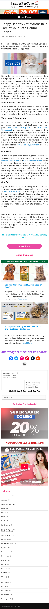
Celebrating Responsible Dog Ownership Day (33, 385)
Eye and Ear (5, 548)
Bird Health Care (6, 531)
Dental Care (5, 539)
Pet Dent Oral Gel (12, 191)
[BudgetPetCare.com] (25, 4)
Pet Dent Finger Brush (28, 144)
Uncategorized (6, 599)
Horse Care (5, 556)
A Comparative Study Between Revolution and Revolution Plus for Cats (23, 327)
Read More (22, 299)
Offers (3, 517)
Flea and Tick (5, 508)
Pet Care (4, 568)
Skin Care (4, 573)
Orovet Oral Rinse (10, 160)
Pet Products (5, 582)
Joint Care (4, 560)
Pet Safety (4, 586)
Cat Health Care (6, 535)
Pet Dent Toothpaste (19, 127)
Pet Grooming (5, 525)
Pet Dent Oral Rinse (32, 160)
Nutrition (4, 564)
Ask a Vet (4, 500)
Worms (3, 577)
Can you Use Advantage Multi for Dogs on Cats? (23, 286)
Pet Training (5, 590)
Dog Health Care (6, 543)
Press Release (5, 595)
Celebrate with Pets (7, 504)
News (3, 512)
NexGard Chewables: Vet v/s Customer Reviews (10, 375)
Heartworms (5, 552)
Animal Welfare (6, 496)
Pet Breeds (4, 521)
